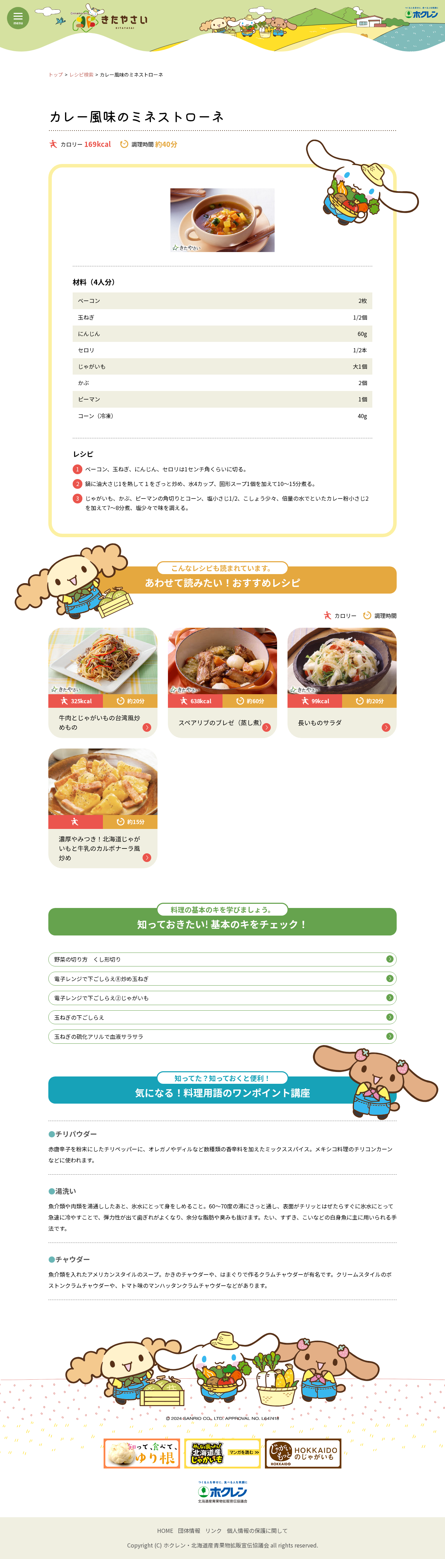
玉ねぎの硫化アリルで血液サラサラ (98, 1036)
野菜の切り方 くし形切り (87, 959)
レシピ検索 (81, 74)
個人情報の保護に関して (257, 1530)
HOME (165, 1530)
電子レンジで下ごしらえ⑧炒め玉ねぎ (101, 978)
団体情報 (189, 1530)
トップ (55, 74)
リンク (213, 1530)
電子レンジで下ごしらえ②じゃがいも (101, 998)
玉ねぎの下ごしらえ (79, 1017)
